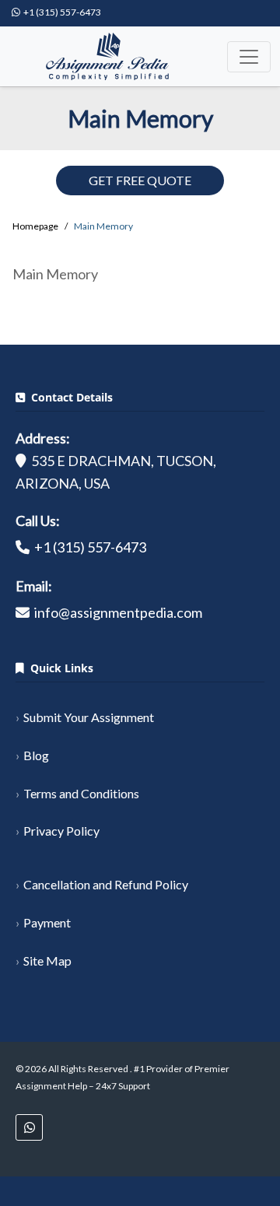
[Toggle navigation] (249, 56)
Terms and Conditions (81, 793)
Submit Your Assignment (88, 717)
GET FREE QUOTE (140, 180)
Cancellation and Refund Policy (105, 884)
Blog (36, 755)
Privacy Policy (61, 830)
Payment (47, 922)
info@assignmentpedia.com (118, 612)
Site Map (47, 960)
